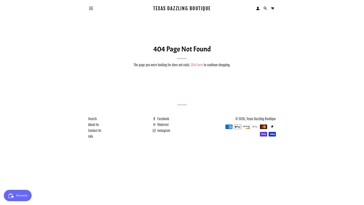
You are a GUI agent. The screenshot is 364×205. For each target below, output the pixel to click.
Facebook (163, 119)
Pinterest (163, 125)
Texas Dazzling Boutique (182, 8)
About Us (93, 125)
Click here (197, 65)
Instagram (163, 131)
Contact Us (94, 131)
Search (92, 119)
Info (90, 137)
